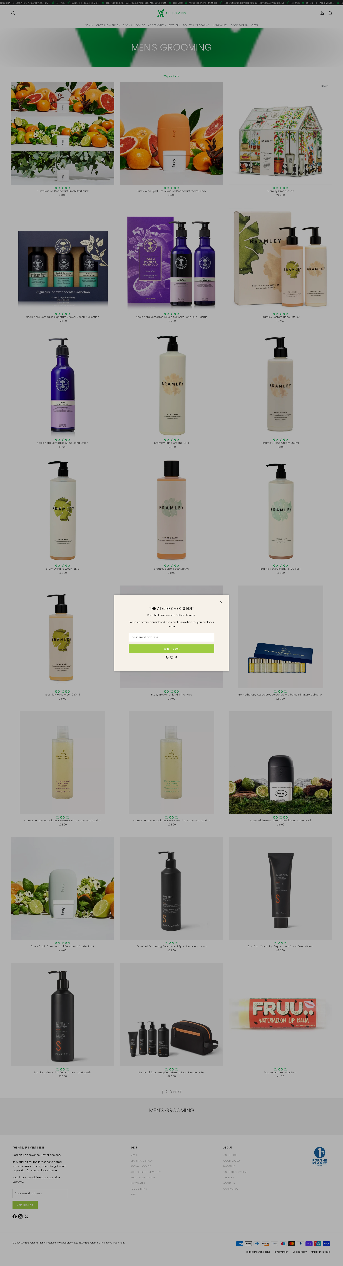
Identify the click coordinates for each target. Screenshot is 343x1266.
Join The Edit (172, 648)
